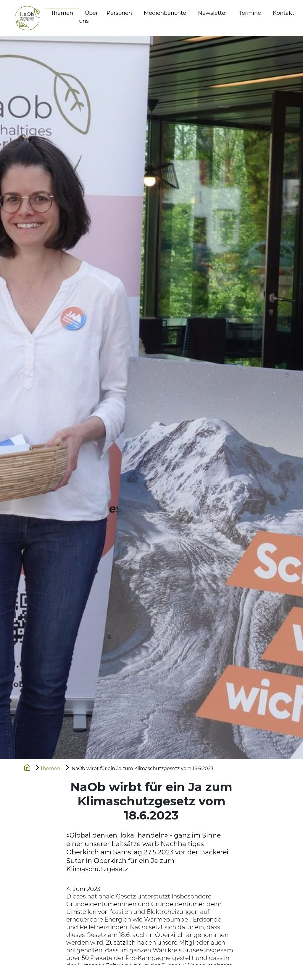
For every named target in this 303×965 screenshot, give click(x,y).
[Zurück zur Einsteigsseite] (21, 18)
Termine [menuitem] (250, 13)
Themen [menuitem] (62, 13)
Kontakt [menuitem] (283, 13)
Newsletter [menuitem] (212, 13)
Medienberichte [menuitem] (165, 13)
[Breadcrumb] (27, 767)
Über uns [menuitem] (88, 17)
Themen (50, 768)
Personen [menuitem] (119, 13)
